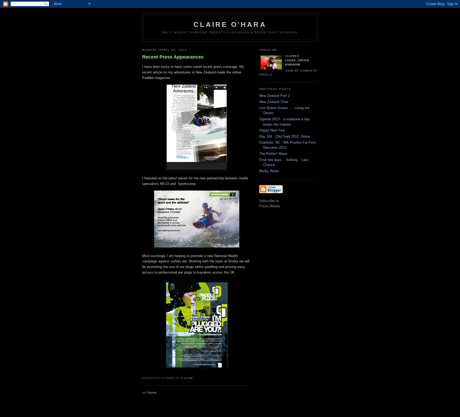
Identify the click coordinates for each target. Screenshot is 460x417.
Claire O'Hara (230, 24)
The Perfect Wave (273, 154)
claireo (292, 56)
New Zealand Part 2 (274, 96)
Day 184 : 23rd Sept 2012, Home (284, 136)
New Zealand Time (273, 102)
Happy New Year (272, 130)
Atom (274, 206)
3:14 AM (187, 378)
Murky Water (269, 171)
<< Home (149, 393)
